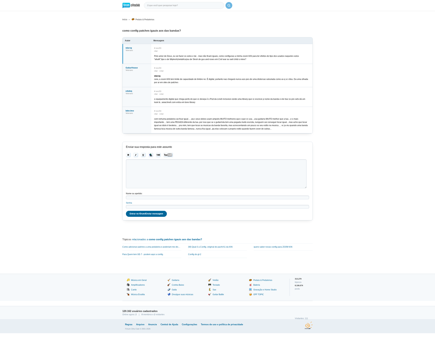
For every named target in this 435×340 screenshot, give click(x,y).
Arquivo (140, 324)
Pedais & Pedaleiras (144, 19)
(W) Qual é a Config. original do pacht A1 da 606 (210, 247)
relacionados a (167, 239)
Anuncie (152, 324)
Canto (134, 290)
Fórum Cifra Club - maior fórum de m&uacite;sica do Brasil (131, 5)
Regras (128, 324)
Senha (129, 203)
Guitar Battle (218, 294)
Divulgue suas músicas (182, 294)
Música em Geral (139, 280)
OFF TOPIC (258, 294)
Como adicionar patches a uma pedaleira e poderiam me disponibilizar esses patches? (151, 247)
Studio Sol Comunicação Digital (309, 325)
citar (156, 51)
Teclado (216, 285)
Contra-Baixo (178, 285)
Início (124, 19)
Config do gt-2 (194, 254)
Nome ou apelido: (134, 193)
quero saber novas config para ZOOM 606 (273, 247)
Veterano (129, 50)
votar (161, 71)
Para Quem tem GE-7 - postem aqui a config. (142, 254)
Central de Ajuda (169, 324)
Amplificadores (138, 285)
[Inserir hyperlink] (150, 155)
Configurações (189, 324)
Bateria (256, 285)
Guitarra (175, 280)
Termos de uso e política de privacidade (222, 324)
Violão (216, 280)
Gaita (174, 290)
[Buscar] (228, 5)
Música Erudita (138, 294)
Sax (214, 290)
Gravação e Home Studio (265, 290)
